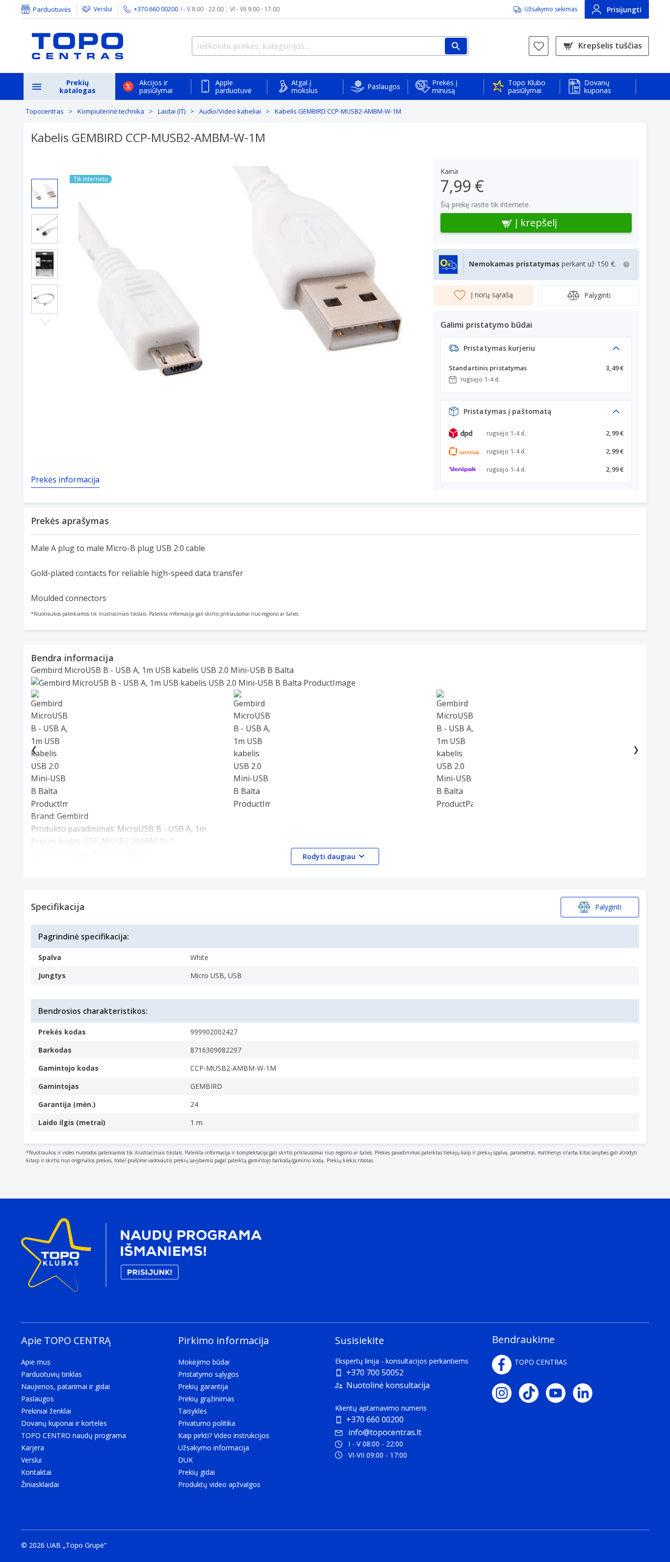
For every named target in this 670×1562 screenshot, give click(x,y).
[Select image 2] (44, 228)
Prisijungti (624, 9)
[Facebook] (502, 1364)
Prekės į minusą (445, 86)
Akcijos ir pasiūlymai (156, 86)
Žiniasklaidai (40, 1484)
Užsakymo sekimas (550, 9)
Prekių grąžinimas (206, 1398)
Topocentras (45, 111)
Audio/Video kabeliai (230, 111)
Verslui (103, 9)
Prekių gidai (196, 1472)
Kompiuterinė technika (110, 111)
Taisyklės (192, 1411)
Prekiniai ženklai (46, 1411)
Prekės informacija (65, 479)
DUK (185, 1460)
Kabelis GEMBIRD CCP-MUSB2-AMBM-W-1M (338, 111)
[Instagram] (505, 1393)
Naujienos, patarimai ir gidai (65, 1386)
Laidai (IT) (171, 111)
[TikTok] (532, 1393)
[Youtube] (559, 1393)
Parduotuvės (52, 9)
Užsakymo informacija (213, 1447)
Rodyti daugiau (329, 856)
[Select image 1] (44, 193)
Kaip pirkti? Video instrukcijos (223, 1435)
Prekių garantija (203, 1386)
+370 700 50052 (375, 1372)
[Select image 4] (44, 299)
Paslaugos (383, 86)
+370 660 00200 (375, 1419)
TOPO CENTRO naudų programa (73, 1435)
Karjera (32, 1447)
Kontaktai (36, 1472)
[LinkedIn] (586, 1393)
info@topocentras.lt (384, 1432)
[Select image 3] (44, 264)
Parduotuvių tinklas (51, 1374)
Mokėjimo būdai (204, 1362)
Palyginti (597, 295)
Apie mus (36, 1362)
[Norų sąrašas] (538, 46)
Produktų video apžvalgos (219, 1484)
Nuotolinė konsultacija (388, 1385)
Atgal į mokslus (304, 86)
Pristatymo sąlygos (208, 1374)
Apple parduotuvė (233, 86)
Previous (45, 171)
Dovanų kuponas (597, 86)
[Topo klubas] (141, 1259)
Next (45, 322)
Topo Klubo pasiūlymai (526, 86)
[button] (536, 351)
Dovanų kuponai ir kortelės (64, 1423)
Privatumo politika (206, 1423)
